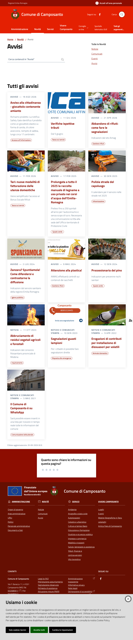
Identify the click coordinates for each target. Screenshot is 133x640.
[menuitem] (19, 29)
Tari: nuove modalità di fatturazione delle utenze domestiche (25, 186)
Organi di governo (15, 509)
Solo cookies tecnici (17, 629)
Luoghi (101, 509)
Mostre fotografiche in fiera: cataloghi (110, 519)
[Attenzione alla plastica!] (66, 249)
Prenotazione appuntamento (50, 581)
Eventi (94, 58)
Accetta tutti (39, 629)
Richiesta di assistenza (47, 588)
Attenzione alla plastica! (66, 270)
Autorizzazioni (74, 517)
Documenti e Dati (15, 530)
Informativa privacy (76, 585)
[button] (122, 14)
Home (10, 39)
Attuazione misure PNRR (48, 591)
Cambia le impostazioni (62, 629)
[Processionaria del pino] (107, 249)
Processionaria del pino (106, 270)
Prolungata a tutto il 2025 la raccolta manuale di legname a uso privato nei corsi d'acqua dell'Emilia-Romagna (65, 192)
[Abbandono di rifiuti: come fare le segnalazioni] (107, 102)
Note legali (72, 588)
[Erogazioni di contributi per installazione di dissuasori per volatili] (107, 314)
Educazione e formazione (78, 530)
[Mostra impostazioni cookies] (130, 320)
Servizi (75, 501)
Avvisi (94, 63)
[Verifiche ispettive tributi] (66, 102)
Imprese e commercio (77, 538)
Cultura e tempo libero (77, 526)
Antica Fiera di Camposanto (110, 526)
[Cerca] (61, 59)
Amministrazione (21, 501)
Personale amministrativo (19, 526)
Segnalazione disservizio (48, 585)
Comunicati (96, 54)
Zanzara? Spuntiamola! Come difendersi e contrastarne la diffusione (25, 276)
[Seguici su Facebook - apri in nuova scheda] (98, 14)
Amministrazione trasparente (75, 580)
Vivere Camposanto (108, 501)
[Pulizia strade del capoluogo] (107, 161)
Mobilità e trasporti (76, 542)
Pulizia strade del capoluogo (102, 184)
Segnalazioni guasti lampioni (63, 341)
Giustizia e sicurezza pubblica (80, 534)
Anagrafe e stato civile (77, 513)
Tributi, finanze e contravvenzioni (75, 553)
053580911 (13, 590)
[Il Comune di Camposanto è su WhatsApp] (26, 380)
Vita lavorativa (74, 559)
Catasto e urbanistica (77, 521)
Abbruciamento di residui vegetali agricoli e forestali (25, 340)
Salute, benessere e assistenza (81, 546)
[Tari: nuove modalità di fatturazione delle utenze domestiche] (26, 161)
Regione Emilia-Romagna (17, 3)
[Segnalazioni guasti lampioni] (66, 314)
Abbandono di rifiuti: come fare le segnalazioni (104, 128)
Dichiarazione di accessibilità (80, 591)
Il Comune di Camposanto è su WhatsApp (21, 408)
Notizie (94, 49)
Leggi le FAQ (43, 578)
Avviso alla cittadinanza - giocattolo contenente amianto (25, 107)
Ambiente (72, 509)
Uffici (10, 517)
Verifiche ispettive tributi (62, 126)
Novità (20, 39)
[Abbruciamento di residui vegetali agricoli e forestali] (26, 314)
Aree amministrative (16, 513)
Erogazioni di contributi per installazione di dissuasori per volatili (106, 343)
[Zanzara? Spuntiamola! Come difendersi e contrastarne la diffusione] (26, 249)
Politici (10, 521)
